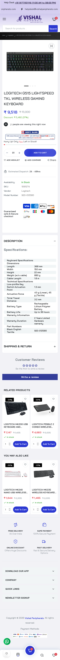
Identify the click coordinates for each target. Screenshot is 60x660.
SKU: (6, 186)
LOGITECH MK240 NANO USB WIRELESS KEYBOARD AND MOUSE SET (15, 491)
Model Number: (11, 195)
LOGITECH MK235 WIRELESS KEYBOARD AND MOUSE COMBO (43, 491)
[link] (25, 399)
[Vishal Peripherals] (29, 19)
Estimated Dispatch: (18, 171)
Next (54, 422)
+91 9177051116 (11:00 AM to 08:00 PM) (35, 2)
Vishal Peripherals (34, 618)
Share (53, 160)
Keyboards (11, 35)
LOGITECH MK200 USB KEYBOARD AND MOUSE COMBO (16, 425)
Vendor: (7, 190)
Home (3, 35)
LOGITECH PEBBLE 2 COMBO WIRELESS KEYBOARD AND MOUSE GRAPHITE (43, 425)
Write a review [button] (30, 377)
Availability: (9, 182)
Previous (6, 487)
